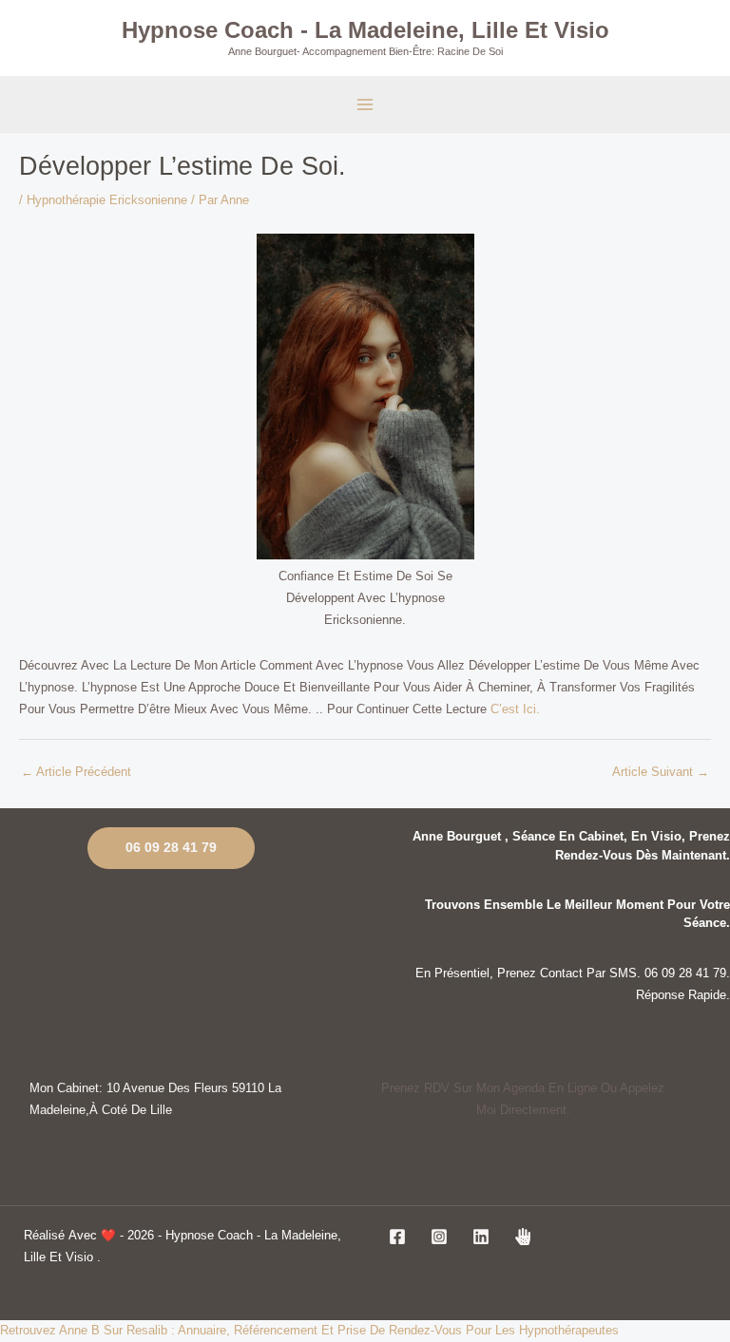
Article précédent (76, 772)
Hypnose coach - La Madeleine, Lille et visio (365, 30)
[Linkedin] (481, 1236)
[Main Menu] (364, 104)
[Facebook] (397, 1236)
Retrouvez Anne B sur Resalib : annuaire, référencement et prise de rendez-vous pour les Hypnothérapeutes (309, 1330)
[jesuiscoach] (522, 1236)
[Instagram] (439, 1236)
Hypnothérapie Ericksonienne (107, 200)
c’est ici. (515, 709)
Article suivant (660, 772)
